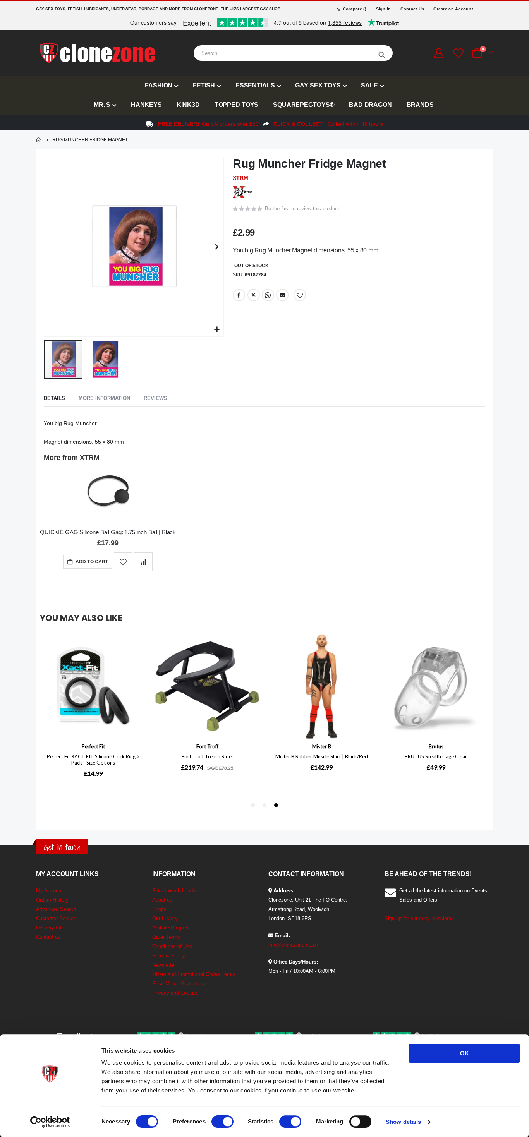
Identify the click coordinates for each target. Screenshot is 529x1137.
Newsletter (164, 965)
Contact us (48, 937)
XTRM (240, 178)
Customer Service (56, 918)
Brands (420, 104)
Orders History (52, 900)
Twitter (253, 295)
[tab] (54, 398)
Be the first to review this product (302, 208)
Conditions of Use (172, 946)
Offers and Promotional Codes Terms (193, 974)
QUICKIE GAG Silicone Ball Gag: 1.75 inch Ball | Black (108, 532)
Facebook (239, 295)
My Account (49, 890)
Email (282, 295)
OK (464, 1053)
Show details (403, 1121)
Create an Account (453, 9)
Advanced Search (56, 909)
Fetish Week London (175, 890)
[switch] (222, 1122)
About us (162, 900)
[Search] (382, 53)
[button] (216, 329)
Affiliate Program (171, 928)
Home (38, 139)
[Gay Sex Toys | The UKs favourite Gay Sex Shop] (97, 53)
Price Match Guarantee (178, 983)
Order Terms (166, 937)
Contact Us (412, 9)
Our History (165, 918)
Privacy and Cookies (175, 993)
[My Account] (438, 53)
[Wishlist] (457, 53)
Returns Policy (168, 956)
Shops (159, 909)
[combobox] (293, 53)
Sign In (383, 9)
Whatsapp (268, 295)
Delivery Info (50, 928)
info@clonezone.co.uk (293, 945)
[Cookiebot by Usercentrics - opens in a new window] (50, 1122)
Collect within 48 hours (328, 124)
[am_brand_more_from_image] (108, 493)
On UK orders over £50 (208, 124)
